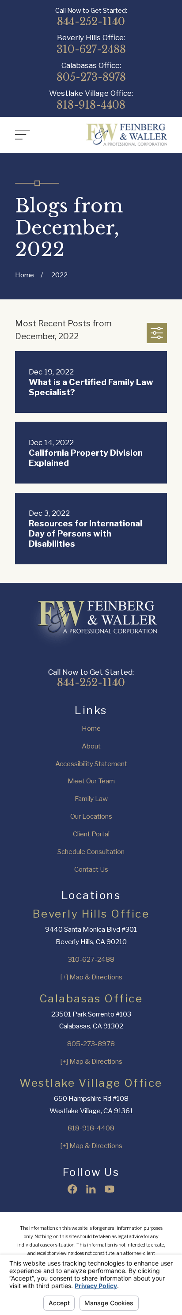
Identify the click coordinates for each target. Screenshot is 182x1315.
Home (91, 728)
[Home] (126, 135)
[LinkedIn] (90, 1189)
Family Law (91, 798)
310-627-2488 (91, 50)
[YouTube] (109, 1189)
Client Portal (91, 834)
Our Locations (91, 816)
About (91, 746)
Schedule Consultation (91, 851)
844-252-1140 (91, 22)
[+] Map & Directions (91, 977)
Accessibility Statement (91, 764)
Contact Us (91, 869)
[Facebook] (72, 1189)
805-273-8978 (91, 77)
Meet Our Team (91, 781)
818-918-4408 (91, 105)
